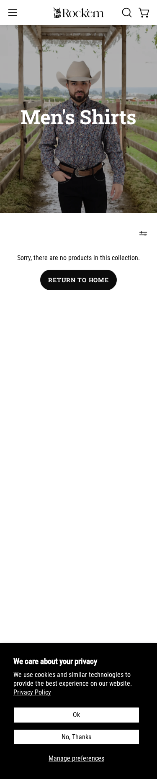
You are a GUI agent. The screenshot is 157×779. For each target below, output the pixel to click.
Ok (76, 715)
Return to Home (78, 280)
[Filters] (143, 233)
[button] (126, 12)
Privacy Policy (32, 692)
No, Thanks (76, 737)
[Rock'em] (79, 12)
